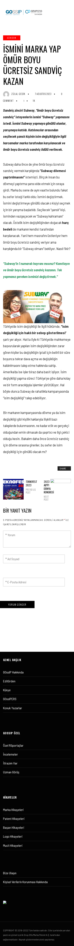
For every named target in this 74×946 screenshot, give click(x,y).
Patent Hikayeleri (13, 818)
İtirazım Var (10, 763)
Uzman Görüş (11, 772)
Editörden (9, 681)
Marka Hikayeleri (13, 810)
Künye (7, 690)
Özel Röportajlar (13, 745)
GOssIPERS (9, 699)
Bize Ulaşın (9, 873)
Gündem (11, 37)
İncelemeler (10, 754)
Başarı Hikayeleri (13, 827)
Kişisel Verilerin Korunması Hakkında (25, 882)
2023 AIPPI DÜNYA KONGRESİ (46, 490)
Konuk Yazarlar (12, 708)
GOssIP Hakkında (13, 672)
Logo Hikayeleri (12, 836)
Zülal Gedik (18, 94)
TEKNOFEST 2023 (28, 487)
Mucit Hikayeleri (12, 845)
